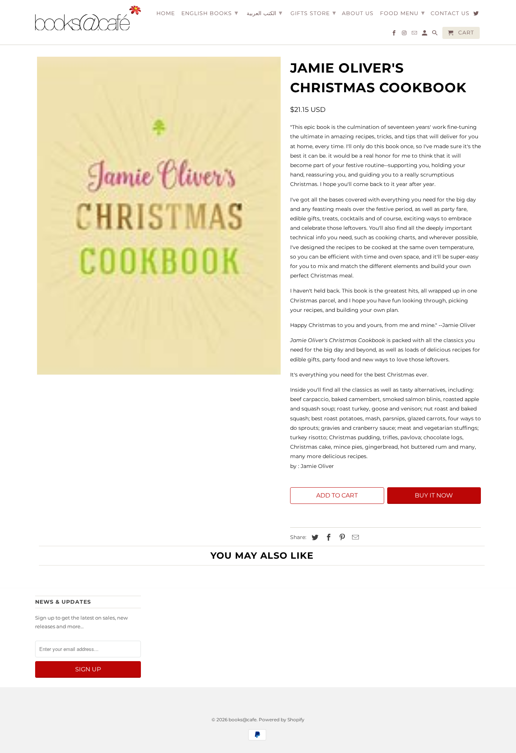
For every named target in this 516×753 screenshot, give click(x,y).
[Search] (435, 34)
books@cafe (242, 719)
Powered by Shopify (281, 719)
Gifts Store (313, 13)
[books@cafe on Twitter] (476, 14)
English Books (209, 13)
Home (165, 13)
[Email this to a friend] (354, 537)
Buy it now (434, 495)
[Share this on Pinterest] (341, 537)
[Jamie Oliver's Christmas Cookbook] (159, 216)
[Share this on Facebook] (327, 537)
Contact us (450, 13)
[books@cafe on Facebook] (394, 34)
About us (358, 13)
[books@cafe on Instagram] (405, 34)
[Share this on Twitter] (314, 537)
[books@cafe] (88, 18)
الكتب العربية (264, 13)
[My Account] (425, 34)
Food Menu (402, 13)
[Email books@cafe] (415, 34)
